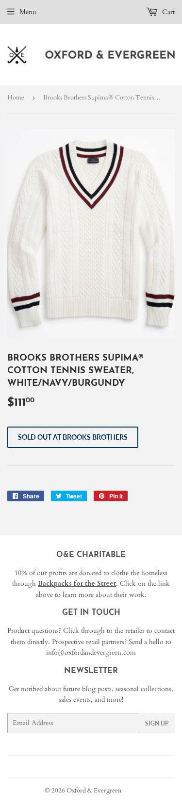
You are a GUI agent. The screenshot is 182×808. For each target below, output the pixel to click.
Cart (167, 11)
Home (15, 97)
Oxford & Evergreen (93, 790)
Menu (27, 11)
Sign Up (156, 723)
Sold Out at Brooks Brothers (73, 437)
